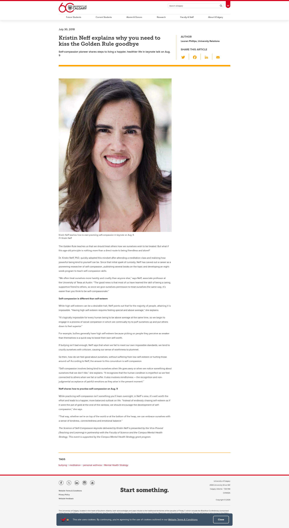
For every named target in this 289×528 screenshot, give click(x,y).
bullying (63, 465)
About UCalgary (215, 17)
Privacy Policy (64, 494)
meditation (75, 465)
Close (221, 519)
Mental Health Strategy (116, 465)
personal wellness (92, 465)
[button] (185, 57)
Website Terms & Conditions (182, 519)
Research (161, 17)
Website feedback (66, 498)
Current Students (104, 17)
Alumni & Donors (134, 17)
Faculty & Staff (187, 17)
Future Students (73, 17)
